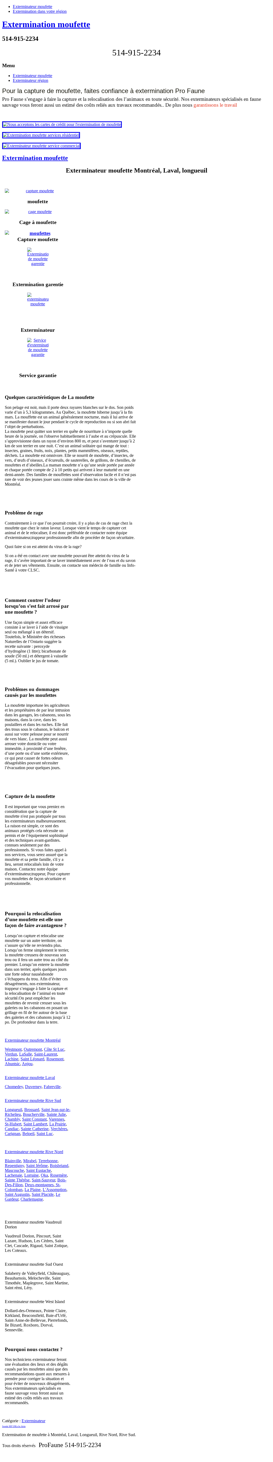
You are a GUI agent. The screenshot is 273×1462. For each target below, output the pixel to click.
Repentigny (14, 1165)
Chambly (12, 1119)
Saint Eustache (38, 1170)
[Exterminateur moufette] (38, 191)
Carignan (12, 1133)
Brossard (31, 1109)
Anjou (27, 1063)
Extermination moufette (46, 24)
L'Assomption (54, 1189)
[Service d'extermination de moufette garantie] (38, 352)
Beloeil (28, 1133)
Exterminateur (33, 1421)
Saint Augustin (17, 1194)
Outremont (33, 1049)
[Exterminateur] (38, 307)
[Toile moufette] (38, 211)
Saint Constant (34, 1119)
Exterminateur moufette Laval (30, 1077)
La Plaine (33, 1189)
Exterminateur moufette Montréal (33, 1040)
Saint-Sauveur (43, 1180)
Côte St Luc (54, 1049)
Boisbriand (59, 1165)
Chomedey (14, 1086)
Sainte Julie (56, 1114)
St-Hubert (13, 1124)
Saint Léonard (32, 1059)
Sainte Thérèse (17, 1180)
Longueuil (13, 1109)
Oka (44, 1175)
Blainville (13, 1161)
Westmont (13, 1049)
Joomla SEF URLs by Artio (14, 1426)
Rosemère (58, 1175)
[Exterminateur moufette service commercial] (41, 145)
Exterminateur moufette (32, 6)
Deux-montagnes (39, 1185)
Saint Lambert (35, 1124)
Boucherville (34, 1114)
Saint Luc (45, 1133)
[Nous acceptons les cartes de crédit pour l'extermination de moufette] (62, 124)
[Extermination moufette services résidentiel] (41, 135)
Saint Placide (43, 1194)
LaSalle (25, 1054)
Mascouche (14, 1170)
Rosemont (54, 1059)
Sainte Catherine (35, 1129)
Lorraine (31, 1175)
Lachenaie (13, 1175)
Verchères (59, 1129)
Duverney (33, 1086)
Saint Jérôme (37, 1165)
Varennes (56, 1119)
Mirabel (29, 1161)
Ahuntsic (12, 1063)
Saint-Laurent (45, 1054)
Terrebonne (48, 1161)
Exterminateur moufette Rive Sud (33, 1100)
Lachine (11, 1059)
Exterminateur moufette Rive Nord (34, 1151)
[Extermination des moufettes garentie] (38, 262)
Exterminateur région (30, 80)
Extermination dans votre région (40, 11)
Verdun (11, 1054)
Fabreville (52, 1086)
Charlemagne (32, 1199)
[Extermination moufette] (38, 233)
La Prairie (57, 1124)
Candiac (12, 1129)
